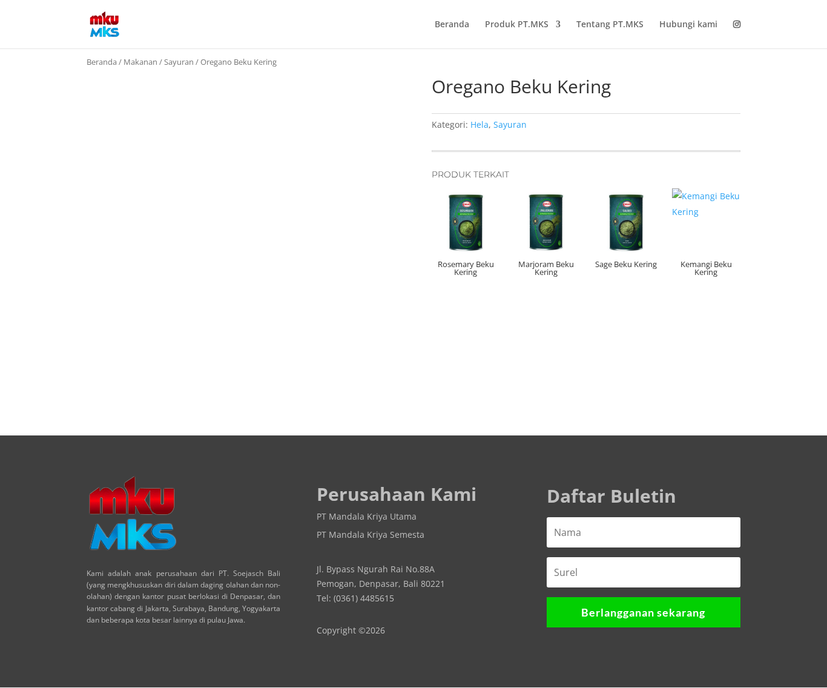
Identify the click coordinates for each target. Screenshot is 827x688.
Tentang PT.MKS (610, 25)
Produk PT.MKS (517, 25)
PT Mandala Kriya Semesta (370, 535)
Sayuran (179, 61)
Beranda (452, 25)
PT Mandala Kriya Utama (367, 517)
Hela (479, 124)
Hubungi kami (688, 25)
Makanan (140, 61)
